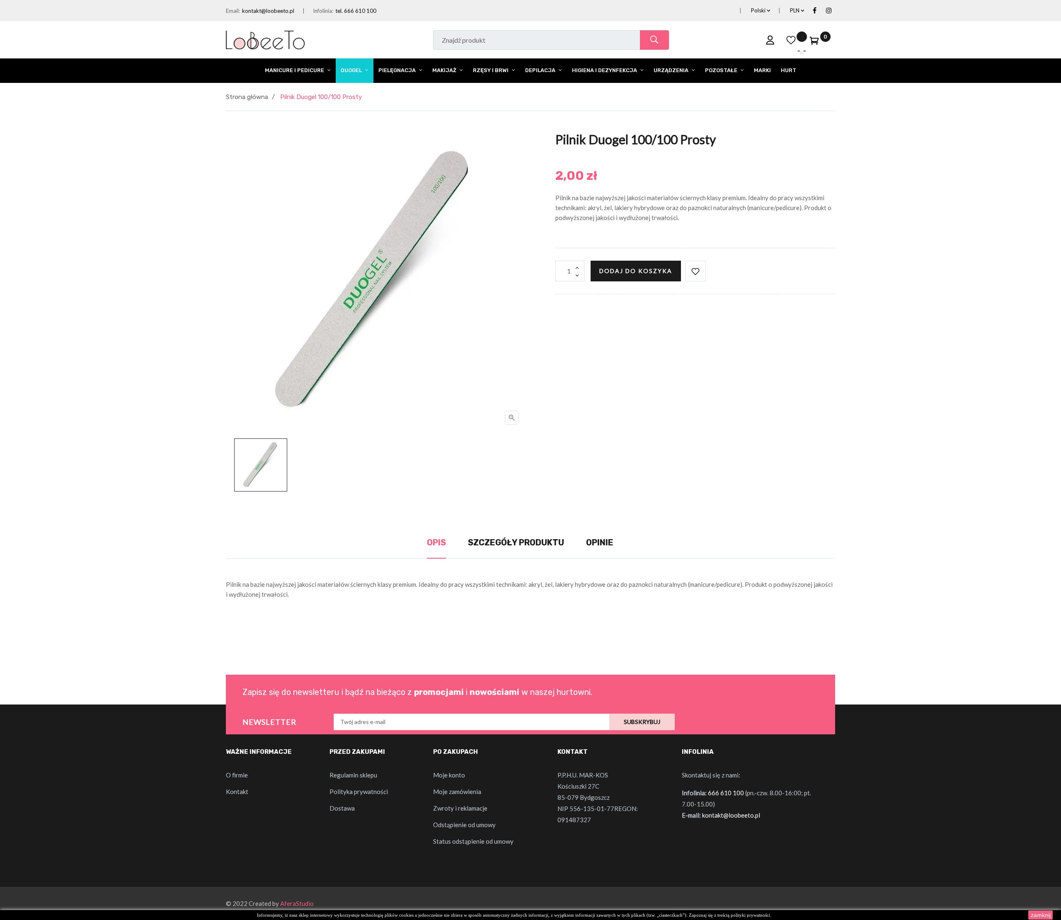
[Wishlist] (791, 39)
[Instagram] (829, 11)
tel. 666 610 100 (355, 10)
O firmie (237, 775)
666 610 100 (726, 793)
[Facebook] (814, 11)
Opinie (599, 542)
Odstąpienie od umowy (464, 824)
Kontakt (237, 791)
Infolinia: (323, 10)
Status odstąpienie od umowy (473, 841)
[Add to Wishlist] (695, 271)
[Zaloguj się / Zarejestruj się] (770, 39)
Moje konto (449, 775)
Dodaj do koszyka (635, 270)
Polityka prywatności (358, 791)
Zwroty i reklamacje (460, 808)
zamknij (1041, 915)
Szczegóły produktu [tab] (516, 542)
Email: (233, 10)
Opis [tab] (436, 542)
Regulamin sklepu (353, 775)
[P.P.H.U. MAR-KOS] (265, 39)
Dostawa (342, 808)
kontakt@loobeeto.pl (268, 10)
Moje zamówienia (457, 791)
